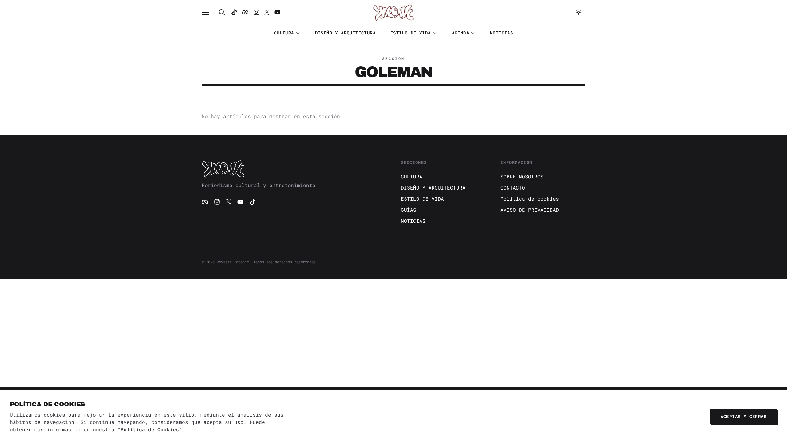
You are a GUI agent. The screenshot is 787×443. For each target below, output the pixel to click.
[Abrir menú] (208, 12)
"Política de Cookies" (149, 429)
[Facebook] (245, 12)
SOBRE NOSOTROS (522, 176)
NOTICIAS (501, 33)
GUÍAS (408, 209)
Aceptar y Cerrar (744, 416)
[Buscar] (222, 12)
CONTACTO (512, 187)
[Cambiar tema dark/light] (578, 12)
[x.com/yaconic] (266, 12)
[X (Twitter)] (228, 201)
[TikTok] (234, 12)
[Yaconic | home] (294, 168)
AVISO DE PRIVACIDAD (529, 209)
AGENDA (460, 33)
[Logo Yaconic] (393, 12)
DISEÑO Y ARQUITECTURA (345, 33)
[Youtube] (277, 12)
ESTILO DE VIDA (410, 33)
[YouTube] (240, 202)
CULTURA (284, 33)
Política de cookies (529, 198)
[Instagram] (256, 12)
